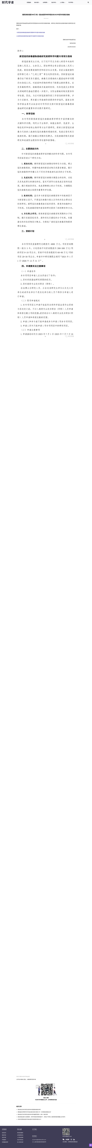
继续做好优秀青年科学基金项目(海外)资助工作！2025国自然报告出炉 (34, 1112)
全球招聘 (45, 2)
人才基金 (62, 2)
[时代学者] (8, 2)
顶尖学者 (53, 2)
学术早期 (70, 2)
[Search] (88, 2)
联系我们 (34, 1136)
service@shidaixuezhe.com (40, 1139)
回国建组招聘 (5, 1142)
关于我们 (34, 1129)
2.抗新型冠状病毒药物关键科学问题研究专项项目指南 (30, 36)
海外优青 (36, 2)
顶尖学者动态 (20, 1139)
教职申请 (4, 1135)
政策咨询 (4, 1132)
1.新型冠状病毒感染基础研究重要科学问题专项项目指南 (30, 32)
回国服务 (29, 2)
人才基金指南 (20, 1137)
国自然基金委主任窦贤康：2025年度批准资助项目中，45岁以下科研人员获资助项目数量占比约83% (41, 1117)
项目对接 (4, 1137)
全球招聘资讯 (20, 1135)
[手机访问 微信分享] (90, 1145)
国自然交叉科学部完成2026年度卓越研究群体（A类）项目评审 (33, 1114)
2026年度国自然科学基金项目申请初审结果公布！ (30, 1119)
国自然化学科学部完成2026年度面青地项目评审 (29, 1109)
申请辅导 (4, 1139)
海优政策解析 (20, 1132)
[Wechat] (64, 1139)
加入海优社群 (20, 1142)
